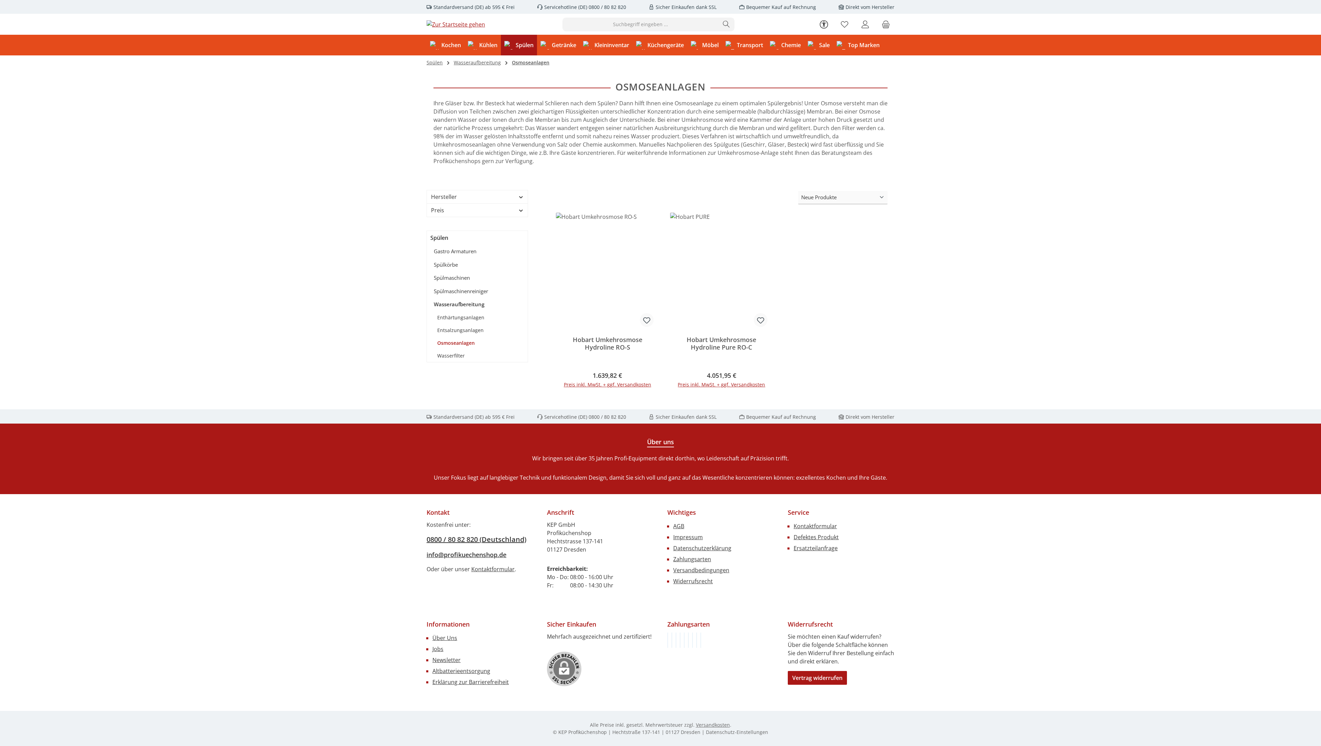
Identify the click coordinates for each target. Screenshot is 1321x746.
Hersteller (444, 197)
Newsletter (446, 660)
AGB (678, 526)
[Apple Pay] (692, 640)
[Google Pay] (688, 640)
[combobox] (640, 24)
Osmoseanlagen (456, 343)
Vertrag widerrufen (817, 678)
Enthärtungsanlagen (460, 317)
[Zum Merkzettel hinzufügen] (647, 320)
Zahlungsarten (692, 559)
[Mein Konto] (865, 24)
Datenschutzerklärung (702, 548)
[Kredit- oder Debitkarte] (696, 640)
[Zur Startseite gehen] (456, 24)
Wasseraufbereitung (459, 304)
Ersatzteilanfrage (816, 548)
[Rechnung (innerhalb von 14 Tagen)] (667, 640)
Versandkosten (713, 725)
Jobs (437, 649)
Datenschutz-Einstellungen (737, 732)
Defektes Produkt (816, 537)
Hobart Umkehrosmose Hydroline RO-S (607, 343)
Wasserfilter (451, 355)
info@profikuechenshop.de (466, 555)
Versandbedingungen (701, 570)
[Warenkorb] (885, 24)
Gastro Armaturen (455, 251)
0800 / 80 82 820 (606, 7)
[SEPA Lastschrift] (700, 640)
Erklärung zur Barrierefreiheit (470, 682)
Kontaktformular (493, 569)
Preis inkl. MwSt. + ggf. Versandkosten (607, 384)
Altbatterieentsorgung (461, 671)
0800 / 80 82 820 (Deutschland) (476, 539)
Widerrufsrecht (693, 581)
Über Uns (444, 638)
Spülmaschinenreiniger (461, 291)
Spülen (439, 238)
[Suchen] (726, 24)
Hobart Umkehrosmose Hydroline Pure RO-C (721, 343)
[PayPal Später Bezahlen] (684, 640)
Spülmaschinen (452, 277)
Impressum (688, 537)
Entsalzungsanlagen (460, 330)
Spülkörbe (446, 264)
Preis (437, 210)
